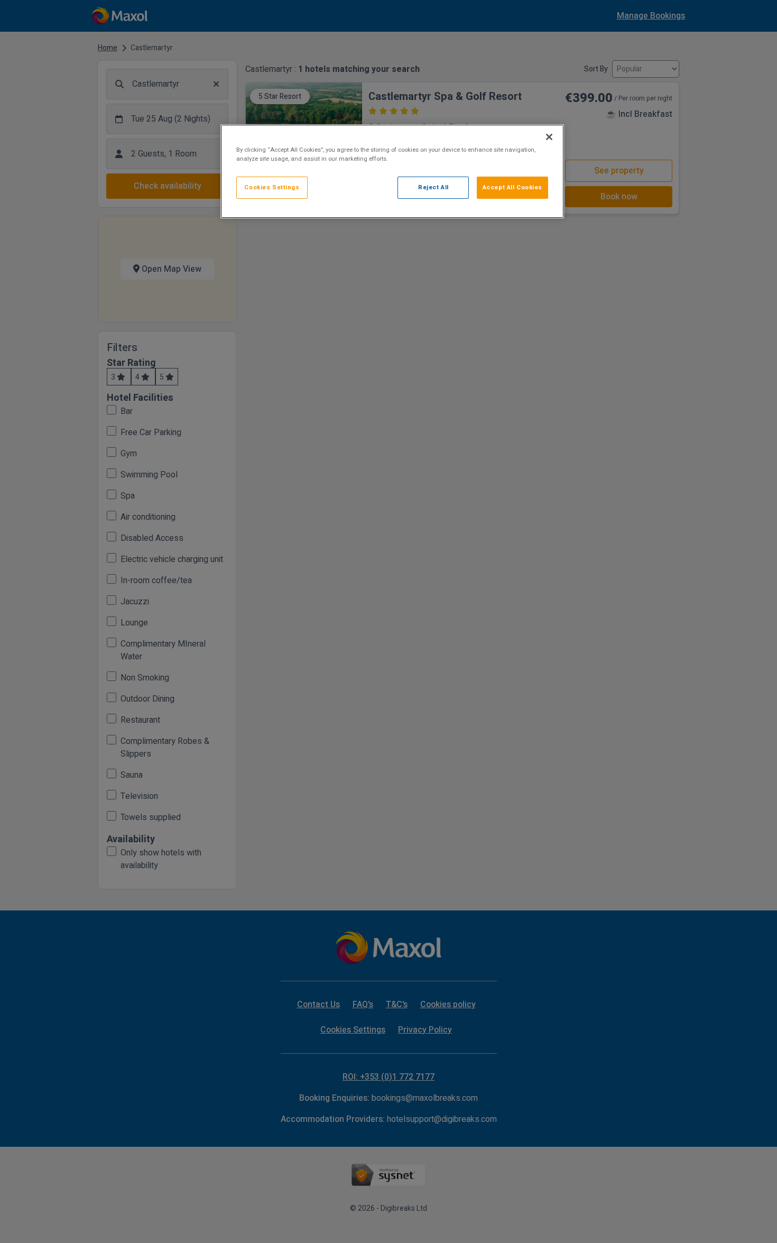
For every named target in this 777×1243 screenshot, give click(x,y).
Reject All (433, 187)
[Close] (549, 137)
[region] (392, 171)
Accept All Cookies (512, 187)
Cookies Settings (271, 187)
